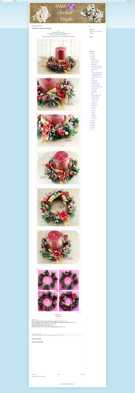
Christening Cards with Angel (97, 66)
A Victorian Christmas (95, 85)
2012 (92, 124)
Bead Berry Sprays (38, 335)
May (92, 112)
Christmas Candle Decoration (97, 86)
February (93, 117)
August (93, 107)
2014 (92, 120)
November (94, 102)
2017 (92, 55)
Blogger (72, 383)
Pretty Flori (62, 335)
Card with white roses (95, 96)
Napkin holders (94, 62)
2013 (92, 122)
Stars (92, 71)
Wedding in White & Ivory (96, 95)
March (93, 115)
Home (58, 374)
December (94, 59)
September (94, 105)
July (92, 108)
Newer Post (34, 374)
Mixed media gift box (95, 98)
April (93, 113)
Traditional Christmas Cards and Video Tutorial (96, 75)
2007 (92, 129)
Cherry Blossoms (45, 335)
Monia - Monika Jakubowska (97, 31)
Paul (93, 33)
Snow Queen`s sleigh (95, 83)
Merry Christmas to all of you (96, 67)
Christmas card (94, 69)
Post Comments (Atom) (41, 376)
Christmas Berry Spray (52, 335)
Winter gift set (94, 91)
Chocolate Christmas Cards (96, 77)
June (93, 110)
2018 (92, 53)
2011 (92, 125)
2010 (92, 127)
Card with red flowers (95, 61)
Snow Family (93, 90)
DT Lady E (58, 335)
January (93, 118)
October (93, 103)
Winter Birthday (94, 82)
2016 (92, 56)
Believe (92, 78)
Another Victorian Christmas (96, 72)
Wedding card (94, 64)
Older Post (83, 374)
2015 (92, 58)
